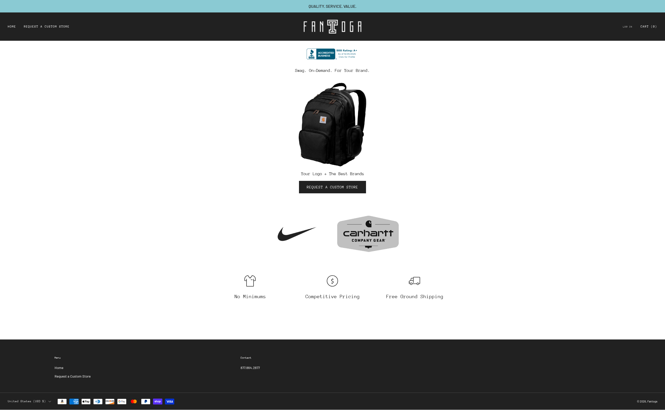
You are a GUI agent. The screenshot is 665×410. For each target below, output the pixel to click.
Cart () (649, 26)
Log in (627, 26)
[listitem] (332, 6)
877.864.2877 (250, 368)
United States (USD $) (27, 401)
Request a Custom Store (47, 26)
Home (12, 26)
